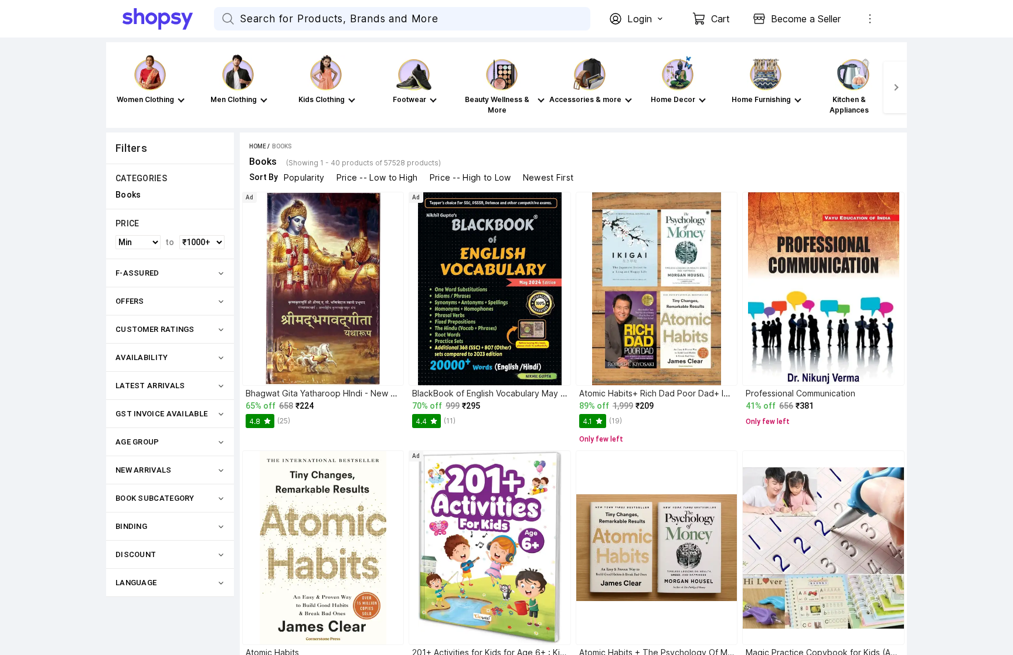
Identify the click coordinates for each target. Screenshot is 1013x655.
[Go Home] (168, 18)
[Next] (895, 87)
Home (257, 146)
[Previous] (118, 87)
